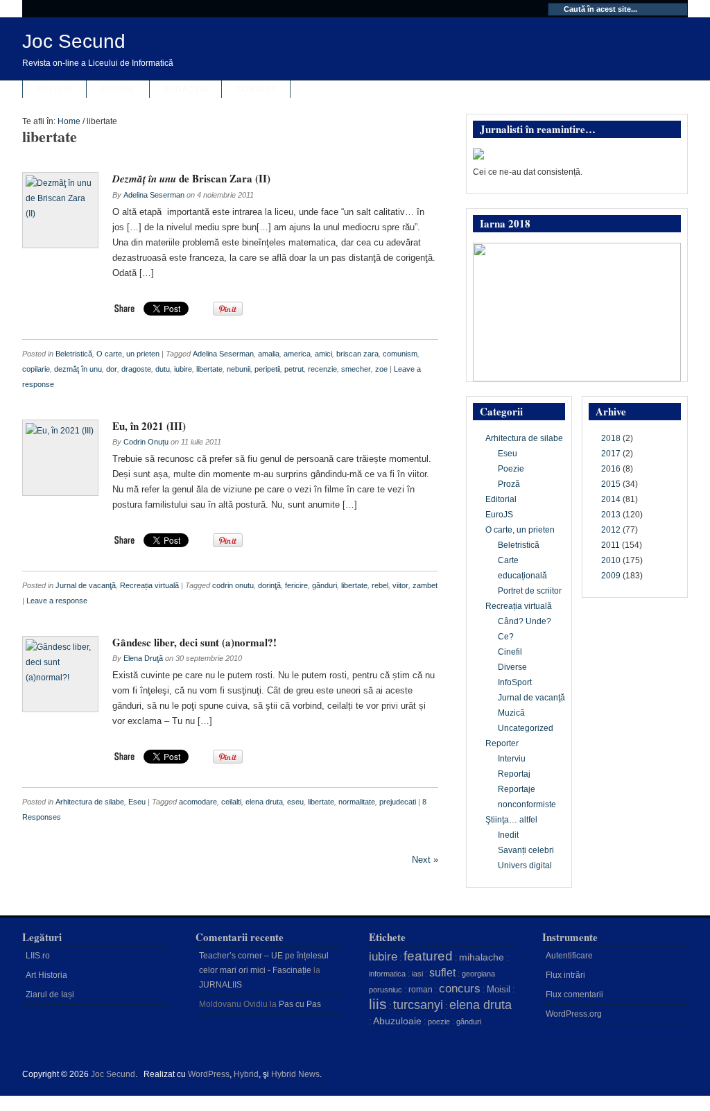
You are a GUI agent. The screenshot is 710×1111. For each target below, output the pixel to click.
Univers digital (525, 865)
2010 (611, 560)
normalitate (356, 802)
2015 (611, 484)
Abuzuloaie (397, 1020)
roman (420, 989)
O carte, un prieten (127, 354)
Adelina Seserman (153, 195)
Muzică (511, 713)
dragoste (136, 369)
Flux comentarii (574, 994)
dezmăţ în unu (78, 369)
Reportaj (514, 774)
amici (323, 354)
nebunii (238, 369)
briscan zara (357, 354)
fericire (296, 585)
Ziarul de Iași (50, 994)
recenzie (322, 369)
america (297, 354)
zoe (381, 369)
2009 (611, 575)
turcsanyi (418, 1005)
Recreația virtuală (149, 585)
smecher (356, 369)
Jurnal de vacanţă (85, 585)
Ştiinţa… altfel (511, 820)
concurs (459, 988)
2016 (611, 469)
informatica (387, 974)
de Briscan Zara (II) (191, 178)
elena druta (264, 802)
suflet (442, 973)
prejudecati (397, 802)
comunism (400, 354)
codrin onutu (233, 585)
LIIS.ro (38, 956)
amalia (268, 354)
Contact (256, 89)
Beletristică (73, 354)
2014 (611, 499)
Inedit (508, 835)
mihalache (481, 957)
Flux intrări (565, 975)
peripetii (267, 369)
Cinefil (510, 652)
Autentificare (569, 956)
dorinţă (269, 585)
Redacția (185, 89)
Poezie (511, 469)
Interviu (512, 759)
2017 (611, 453)
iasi (417, 974)
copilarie (36, 369)
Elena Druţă (143, 658)
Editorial (501, 499)
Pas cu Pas (300, 1004)
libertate (209, 369)
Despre (118, 89)
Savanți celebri (526, 850)
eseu (295, 802)
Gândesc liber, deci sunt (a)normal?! (194, 642)
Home (69, 121)
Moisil (498, 989)
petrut (294, 369)
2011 (610, 545)
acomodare (198, 802)
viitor (400, 585)
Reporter (502, 743)
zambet (425, 585)
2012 (611, 530)
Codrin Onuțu (145, 442)
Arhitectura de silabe (89, 802)
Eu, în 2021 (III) (149, 425)
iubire (183, 369)
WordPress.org (574, 1014)
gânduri (324, 585)
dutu (162, 369)
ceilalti (231, 802)
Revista (54, 89)
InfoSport (515, 682)
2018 (611, 438)
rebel (380, 585)
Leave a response (56, 600)
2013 (611, 514)
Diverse (512, 667)
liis (378, 1004)
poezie (439, 1021)
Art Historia (46, 975)
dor (111, 369)
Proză (509, 484)
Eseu (137, 802)
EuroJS (499, 514)
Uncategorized (525, 728)
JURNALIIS (220, 985)
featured (428, 956)
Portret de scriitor (530, 591)
